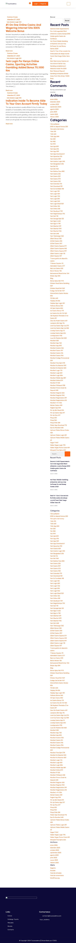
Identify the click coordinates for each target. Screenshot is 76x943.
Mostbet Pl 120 (55, 383)
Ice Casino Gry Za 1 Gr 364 (58, 313)
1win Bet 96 (54, 166)
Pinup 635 (53, 418)
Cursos (10, 916)
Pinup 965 (53, 420)
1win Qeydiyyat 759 (56, 211)
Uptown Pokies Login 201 (58, 435)
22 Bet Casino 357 (56, 243)
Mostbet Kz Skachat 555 (58, 365)
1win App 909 (54, 151)
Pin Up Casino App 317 (57, 413)
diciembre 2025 (55, 102)
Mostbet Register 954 (57, 395)
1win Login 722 (55, 196)
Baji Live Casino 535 (56, 268)
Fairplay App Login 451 (57, 303)
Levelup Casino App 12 (57, 330)
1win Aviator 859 (55, 159)
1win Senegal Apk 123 (57, 218)
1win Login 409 (55, 194)
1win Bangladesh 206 (57, 164)
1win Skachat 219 (55, 226)
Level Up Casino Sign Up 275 (59, 326)
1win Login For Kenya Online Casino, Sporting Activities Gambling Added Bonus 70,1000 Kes (25, 66)
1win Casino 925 (55, 181)
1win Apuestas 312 (56, 156)
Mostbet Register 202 (57, 393)
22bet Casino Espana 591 (58, 251)
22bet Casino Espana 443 (58, 248)
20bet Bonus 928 (55, 238)
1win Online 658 (55, 209)
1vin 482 (53, 141)
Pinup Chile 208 (55, 423)
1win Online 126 (55, 206)
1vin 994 (53, 144)
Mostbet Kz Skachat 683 (58, 368)
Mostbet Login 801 (56, 373)
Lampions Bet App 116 (57, 323)
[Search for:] (60, 453)
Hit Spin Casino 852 (56, 308)
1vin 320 (53, 139)
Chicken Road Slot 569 (57, 288)
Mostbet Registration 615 (58, 400)
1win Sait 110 (54, 216)
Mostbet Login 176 (56, 370)
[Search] (67, 453)
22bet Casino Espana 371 (58, 246)
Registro (53, 868)
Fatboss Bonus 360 (56, 306)
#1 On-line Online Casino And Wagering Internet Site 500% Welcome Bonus (23, 28)
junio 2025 (53, 112)
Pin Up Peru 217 (55, 415)
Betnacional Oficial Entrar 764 (59, 273)
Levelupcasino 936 (56, 335)
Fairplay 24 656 (55, 301)
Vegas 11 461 (54, 442)
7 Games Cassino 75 (56, 263)
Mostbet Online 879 (56, 380)
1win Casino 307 (55, 176)
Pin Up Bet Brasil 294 (57, 410)
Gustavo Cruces (12, 17)
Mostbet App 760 (56, 343)
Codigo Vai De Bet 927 (57, 291)
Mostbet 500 (54, 340)
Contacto (11, 929)
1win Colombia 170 (56, 184)
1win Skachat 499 (55, 228)
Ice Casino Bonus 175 (57, 311)
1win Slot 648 (54, 233)
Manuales (11, 923)
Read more (9, 51)
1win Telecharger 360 (57, 236)
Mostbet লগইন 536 (56, 403)
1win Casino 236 (55, 174)
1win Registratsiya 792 (57, 214)
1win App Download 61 (57, 154)
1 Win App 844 (54, 136)
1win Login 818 (55, 199)
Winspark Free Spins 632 (58, 450)
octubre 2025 (54, 104)
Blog (51, 278)
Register (43, 4)
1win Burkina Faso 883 (57, 171)
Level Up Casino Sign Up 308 (59, 328)
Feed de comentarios (57, 875)
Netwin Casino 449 (56, 405)
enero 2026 (54, 99)
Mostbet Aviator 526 (57, 348)
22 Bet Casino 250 (56, 241)
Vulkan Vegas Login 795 (57, 445)
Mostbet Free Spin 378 (57, 363)
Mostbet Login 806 (56, 375)
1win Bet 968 (54, 169)
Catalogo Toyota (13, 919)
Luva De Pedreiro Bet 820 (58, 338)
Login (36, 4)
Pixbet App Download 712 (58, 425)
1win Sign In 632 (55, 221)
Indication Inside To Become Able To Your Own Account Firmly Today (26, 102)
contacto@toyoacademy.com (51, 916)
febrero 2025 (54, 117)
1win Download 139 (56, 186)
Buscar (52, 17)
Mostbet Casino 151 (56, 350)
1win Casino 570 (55, 179)
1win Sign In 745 (55, 223)
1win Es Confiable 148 (57, 189)
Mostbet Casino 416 (56, 353)
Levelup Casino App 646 (58, 333)
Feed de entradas (55, 873)
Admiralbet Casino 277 (57, 266)
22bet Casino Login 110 (57, 253)
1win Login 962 (55, 201)
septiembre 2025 (55, 107)
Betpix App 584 (55, 276)
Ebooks (10, 926)
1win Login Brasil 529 (57, 204)
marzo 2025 (54, 114)
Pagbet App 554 (55, 408)
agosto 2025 (54, 109)
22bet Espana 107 (56, 256)
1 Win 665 (53, 134)
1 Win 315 (53, 131)
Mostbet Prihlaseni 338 (57, 385)
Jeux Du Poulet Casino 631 (58, 321)
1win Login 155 (55, 191)
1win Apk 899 (54, 146)
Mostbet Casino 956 (56, 355)
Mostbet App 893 (56, 345)
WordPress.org (55, 878)
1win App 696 (54, 149)
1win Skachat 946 (55, 231)
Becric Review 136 (56, 271)
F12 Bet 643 (54, 298)
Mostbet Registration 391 (58, 398)
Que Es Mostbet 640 (56, 428)
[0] (28, 4)
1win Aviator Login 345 (14, 22)
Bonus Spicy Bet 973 (57, 281)
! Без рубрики (54, 124)
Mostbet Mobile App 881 (58, 378)
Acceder (52, 870)
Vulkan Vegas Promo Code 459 (60, 447)
